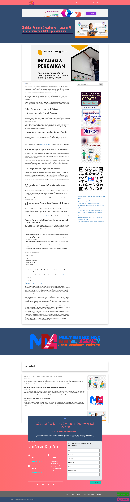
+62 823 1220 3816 (37, 461)
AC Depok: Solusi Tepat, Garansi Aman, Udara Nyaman (90, 210)
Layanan (80, 2)
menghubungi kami (44, 215)
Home (71, 2)
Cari (101, 84)
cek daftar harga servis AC (46, 144)
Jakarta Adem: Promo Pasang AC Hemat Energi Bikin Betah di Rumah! (43, 376)
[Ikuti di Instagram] (48, 484)
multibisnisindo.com (32, 317)
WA (33, 457)
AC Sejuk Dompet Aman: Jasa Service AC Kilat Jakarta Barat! (91, 205)
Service (78, 494)
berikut (68, 300)
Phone (34, 468)
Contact (99, 494)
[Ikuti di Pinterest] (37, 484)
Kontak (97, 2)
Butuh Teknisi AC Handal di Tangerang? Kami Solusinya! (90, 212)
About (75, 2)
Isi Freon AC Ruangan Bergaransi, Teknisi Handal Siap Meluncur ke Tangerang (45, 387)
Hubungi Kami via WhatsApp (36, 283)
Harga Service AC (89, 2)
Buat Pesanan (95, 482)
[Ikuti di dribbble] (43, 484)
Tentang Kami (63, 274)
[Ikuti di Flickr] (54, 484)
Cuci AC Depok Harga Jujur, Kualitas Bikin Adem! (88, 203)
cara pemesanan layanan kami (42, 277)
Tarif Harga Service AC (89, 494)
